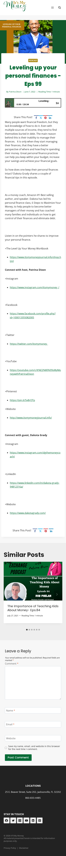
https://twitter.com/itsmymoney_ (29, 343)
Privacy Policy (10, 848)
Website (11, 738)
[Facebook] (36, 117)
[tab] (27, 629)
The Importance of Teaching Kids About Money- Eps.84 (32, 608)
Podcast (33, 60)
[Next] (57, 594)
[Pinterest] (45, 117)
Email (10, 724)
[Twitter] (13, 820)
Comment (11, 663)
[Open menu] (52, 7)
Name (10, 710)
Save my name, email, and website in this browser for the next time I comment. (34, 748)
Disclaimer (23, 848)
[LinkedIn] (50, 117)
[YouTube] (26, 820)
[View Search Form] (59, 7)
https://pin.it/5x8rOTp (22, 400)
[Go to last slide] (9, 594)
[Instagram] (20, 820)
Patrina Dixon (15, 91)
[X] (41, 117)
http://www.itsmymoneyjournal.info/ (31, 417)
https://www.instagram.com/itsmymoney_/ (34, 287)
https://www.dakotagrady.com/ (28, 513)
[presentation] (33, 581)
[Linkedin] (33, 820)
